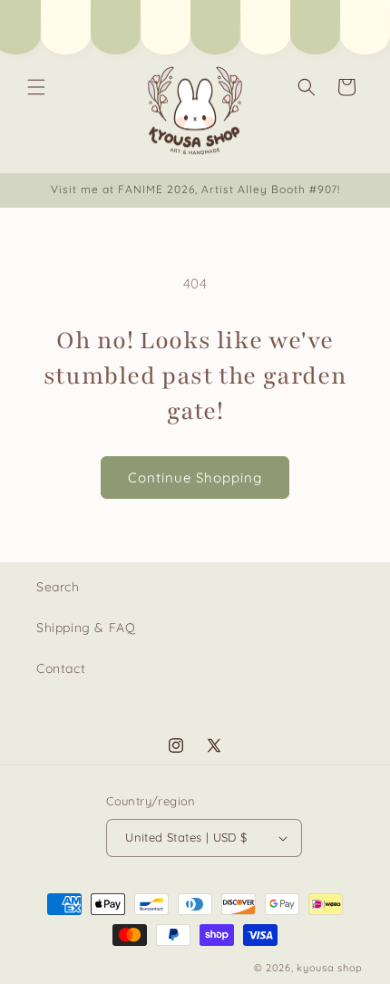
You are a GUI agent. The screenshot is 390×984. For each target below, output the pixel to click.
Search (58, 587)
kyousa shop (330, 967)
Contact (60, 668)
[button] (36, 87)
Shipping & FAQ (85, 627)
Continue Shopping (195, 477)
